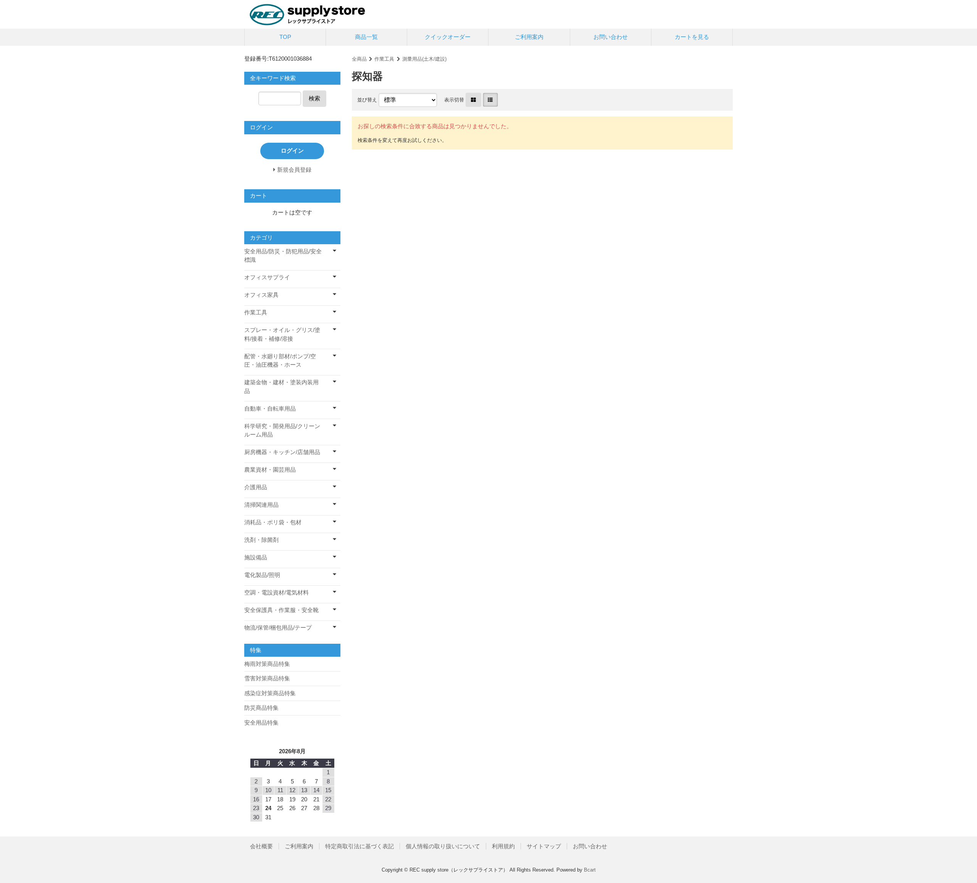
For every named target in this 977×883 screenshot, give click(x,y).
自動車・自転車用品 (270, 408)
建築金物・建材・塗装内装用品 (281, 386)
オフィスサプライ (267, 277)
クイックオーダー (448, 37)
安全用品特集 (261, 722)
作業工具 (384, 59)
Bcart (590, 870)
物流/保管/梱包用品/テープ (278, 627)
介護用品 (255, 487)
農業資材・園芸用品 (270, 469)
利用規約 (503, 846)
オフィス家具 (261, 295)
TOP (285, 37)
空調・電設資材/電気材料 (276, 592)
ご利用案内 (529, 37)
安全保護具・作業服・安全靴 (281, 610)
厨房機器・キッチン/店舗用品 (282, 452)
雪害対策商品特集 (267, 678)
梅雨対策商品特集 (267, 664)
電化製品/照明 (262, 575)
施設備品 (255, 557)
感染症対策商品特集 (270, 693)
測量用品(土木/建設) (424, 59)
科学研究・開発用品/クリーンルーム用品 (282, 430)
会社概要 (261, 846)
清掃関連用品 (261, 504)
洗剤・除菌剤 (261, 540)
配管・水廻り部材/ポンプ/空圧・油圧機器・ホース (280, 360)
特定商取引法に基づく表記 (359, 846)
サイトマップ (544, 846)
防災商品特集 (261, 707)
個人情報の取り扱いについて (443, 846)
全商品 (359, 59)
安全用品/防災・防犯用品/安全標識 (283, 255)
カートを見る (692, 37)
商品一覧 (366, 37)
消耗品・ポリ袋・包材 (272, 522)
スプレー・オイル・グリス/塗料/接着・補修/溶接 (282, 334)
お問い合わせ (610, 37)
